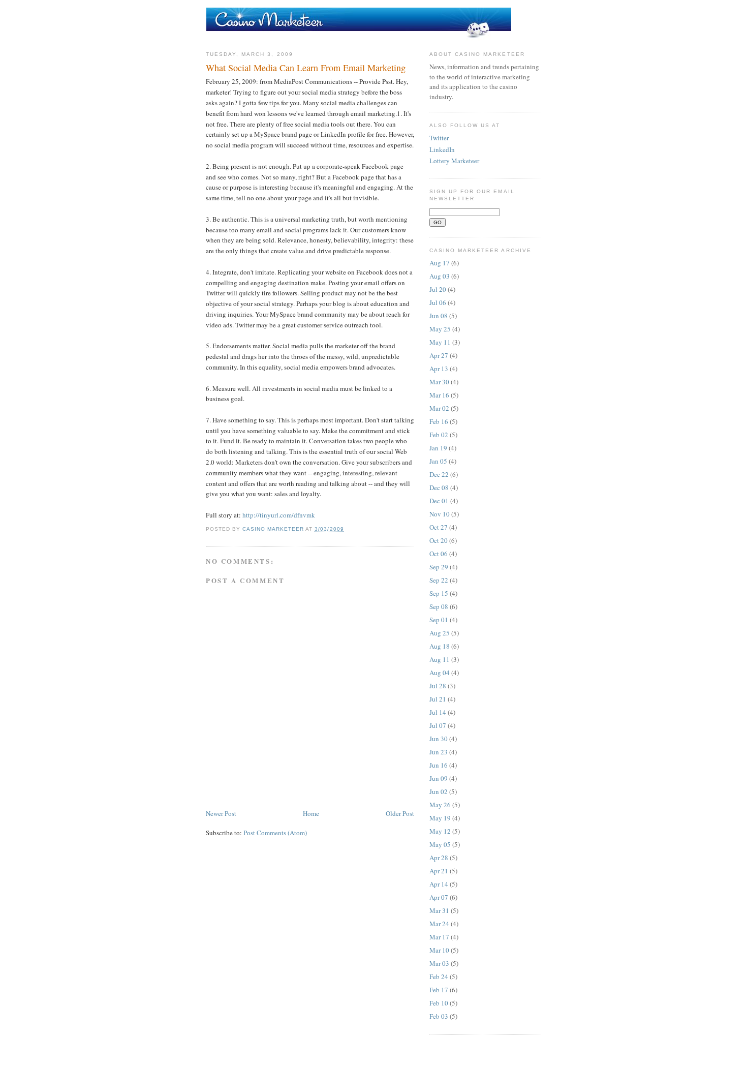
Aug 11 (439, 659)
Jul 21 (437, 699)
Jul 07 (437, 725)
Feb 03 (438, 1016)
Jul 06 (437, 302)
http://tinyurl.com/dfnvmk (278, 515)
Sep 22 (438, 580)
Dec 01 (439, 500)
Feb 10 (438, 1003)
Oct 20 (438, 540)
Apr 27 (438, 355)
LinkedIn (442, 149)
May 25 (440, 328)
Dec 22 (439, 474)
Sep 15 (438, 593)
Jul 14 (437, 712)
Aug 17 (439, 262)
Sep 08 (438, 606)
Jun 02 (438, 791)
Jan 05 (438, 461)
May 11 (440, 342)
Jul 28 (437, 685)
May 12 (440, 831)
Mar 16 (439, 395)
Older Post (400, 813)
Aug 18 (439, 646)
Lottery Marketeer (454, 160)
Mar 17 (439, 936)
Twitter (439, 137)
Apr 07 (438, 897)
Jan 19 (438, 447)
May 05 (440, 844)
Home (311, 813)
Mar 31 (439, 910)
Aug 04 (439, 672)
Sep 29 (438, 566)
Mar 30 (439, 381)
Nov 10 (439, 514)
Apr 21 (438, 870)
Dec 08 (439, 487)
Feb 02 (438, 434)
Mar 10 (439, 950)
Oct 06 (438, 553)
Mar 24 (439, 923)
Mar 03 (439, 963)
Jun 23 (438, 751)
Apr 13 (438, 368)
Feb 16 (438, 421)
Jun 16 (438, 765)
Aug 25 (439, 632)
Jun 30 (438, 738)
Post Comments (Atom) (275, 832)
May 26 (440, 804)
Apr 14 (438, 884)
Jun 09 (438, 778)
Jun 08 (438, 315)
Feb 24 (438, 976)
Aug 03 (439, 276)
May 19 (440, 817)
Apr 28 (438, 857)
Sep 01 (438, 619)
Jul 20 (437, 289)
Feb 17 (438, 989)
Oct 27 (438, 527)
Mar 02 (439, 408)
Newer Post (221, 813)
